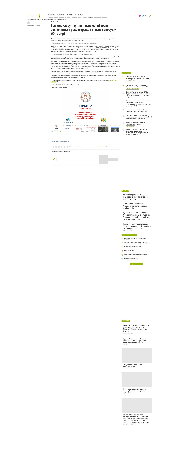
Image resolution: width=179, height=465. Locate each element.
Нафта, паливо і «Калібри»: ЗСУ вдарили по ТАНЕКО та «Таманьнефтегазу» (138, 110)
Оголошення (104, 17)
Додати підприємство (137, 264)
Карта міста (61, 17)
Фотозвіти (51, 17)
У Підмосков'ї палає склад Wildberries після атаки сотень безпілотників (135, 206)
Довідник (62, 14)
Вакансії (56, 17)
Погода (79, 17)
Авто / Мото (74, 17)
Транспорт (85, 17)
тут (69, 87)
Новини (52, 14)
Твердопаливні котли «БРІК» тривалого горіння (133, 366)
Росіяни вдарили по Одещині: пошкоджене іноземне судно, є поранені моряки (135, 196)
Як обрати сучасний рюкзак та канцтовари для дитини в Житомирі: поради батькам (137, 78)
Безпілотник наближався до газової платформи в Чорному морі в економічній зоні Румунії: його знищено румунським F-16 (138, 103)
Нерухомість (67, 17)
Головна (28, 19)
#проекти (58, 141)
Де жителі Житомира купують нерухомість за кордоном (135, 123)
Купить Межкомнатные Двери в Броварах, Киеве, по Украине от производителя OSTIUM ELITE (134, 341)
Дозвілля (80, 14)
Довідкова (90, 17)
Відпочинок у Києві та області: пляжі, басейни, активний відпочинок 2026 (137, 86)
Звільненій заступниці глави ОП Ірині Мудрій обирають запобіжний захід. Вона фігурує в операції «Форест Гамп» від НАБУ (138, 94)
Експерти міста (97, 17)
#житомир (53, 141)
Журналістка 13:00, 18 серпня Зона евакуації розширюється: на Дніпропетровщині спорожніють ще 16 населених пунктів (138, 132)
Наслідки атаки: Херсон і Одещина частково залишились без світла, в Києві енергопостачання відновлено (139, 117)
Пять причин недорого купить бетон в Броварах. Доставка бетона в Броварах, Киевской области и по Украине (136, 328)
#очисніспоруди (65, 141)
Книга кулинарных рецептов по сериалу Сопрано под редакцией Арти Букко (134, 391)
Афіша (71, 14)
